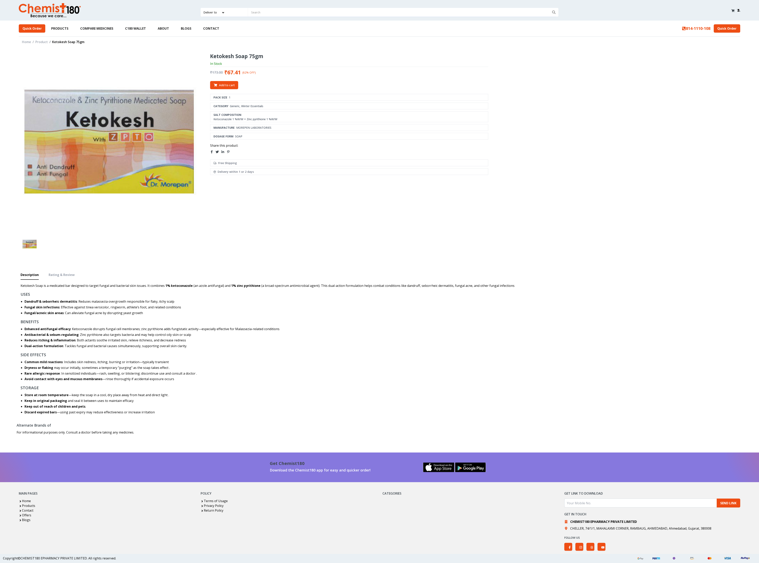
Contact (27, 510)
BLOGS (186, 28)
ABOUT (163, 28)
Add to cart (227, 85)
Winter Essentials (252, 106)
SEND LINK (728, 503)
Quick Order (32, 28)
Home (26, 42)
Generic (235, 106)
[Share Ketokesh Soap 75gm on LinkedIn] (224, 152)
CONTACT (211, 28)
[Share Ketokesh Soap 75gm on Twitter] (218, 152)
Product (41, 42)
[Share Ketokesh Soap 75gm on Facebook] (213, 152)
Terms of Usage (216, 501)
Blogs (26, 520)
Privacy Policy (214, 505)
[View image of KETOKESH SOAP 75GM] (30, 244)
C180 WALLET (135, 28)
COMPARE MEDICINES (96, 28)
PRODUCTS (59, 28)
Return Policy (213, 510)
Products (28, 505)
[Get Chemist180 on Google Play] (470, 467)
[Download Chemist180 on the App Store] (439, 467)
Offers (26, 515)
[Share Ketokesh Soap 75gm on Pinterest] (229, 152)
